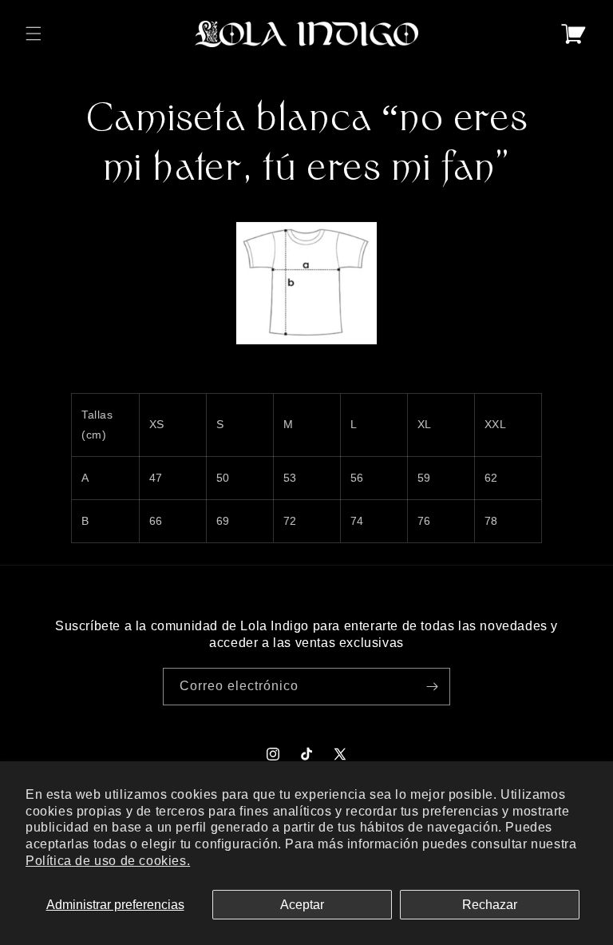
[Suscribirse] (431, 686)
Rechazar (489, 904)
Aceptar (302, 904)
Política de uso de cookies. (108, 861)
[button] (33, 33)
